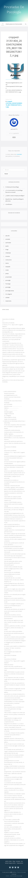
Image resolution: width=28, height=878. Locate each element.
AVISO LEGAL (8, 861)
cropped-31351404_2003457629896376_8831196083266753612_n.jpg (14, 104)
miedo (7, 270)
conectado (19, 154)
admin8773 (14, 129)
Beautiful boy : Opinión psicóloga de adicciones (14, 200)
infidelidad (8, 253)
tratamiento (8, 301)
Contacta (18, 861)
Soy (22, 861)
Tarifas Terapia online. (10, 863)
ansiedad (7, 239)
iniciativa (7, 256)
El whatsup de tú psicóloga (12, 187)
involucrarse (8, 260)
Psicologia (7, 284)
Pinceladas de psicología (14, 10)
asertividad (8, 243)
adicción (7, 236)
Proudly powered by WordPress (9, 872)
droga (6, 250)
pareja (7, 274)
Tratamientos (20, 863)
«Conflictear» (9, 204)
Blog (14, 861)
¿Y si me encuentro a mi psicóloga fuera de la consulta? (13, 191)
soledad (7, 298)
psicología (7, 280)
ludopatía (7, 267)
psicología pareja (9, 291)
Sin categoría (8, 294)
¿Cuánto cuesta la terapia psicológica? (15, 196)
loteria (7, 263)
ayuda (6, 246)
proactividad (8, 277)
